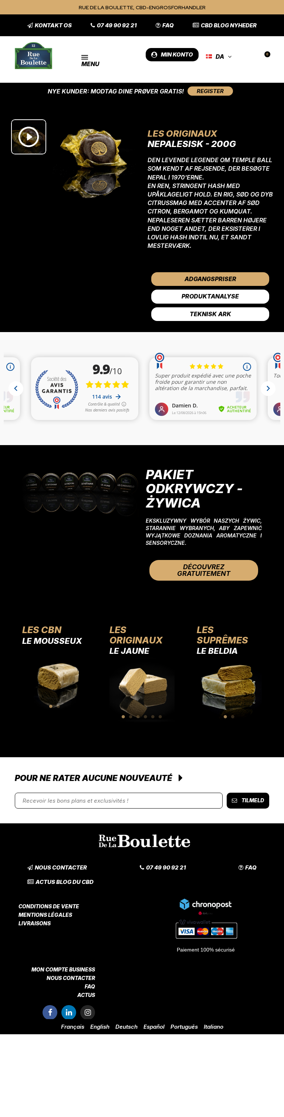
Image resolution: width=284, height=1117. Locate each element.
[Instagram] (87, 1012)
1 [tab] (51, 706)
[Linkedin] (68, 1012)
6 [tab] (160, 716)
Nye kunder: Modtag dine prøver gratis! (116, 91)
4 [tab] (145, 716)
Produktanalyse (210, 296)
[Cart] (264, 57)
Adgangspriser (210, 279)
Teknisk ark (210, 314)
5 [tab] (153, 716)
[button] (49, 25)
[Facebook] (50, 1012)
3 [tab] (138, 716)
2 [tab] (58, 706)
